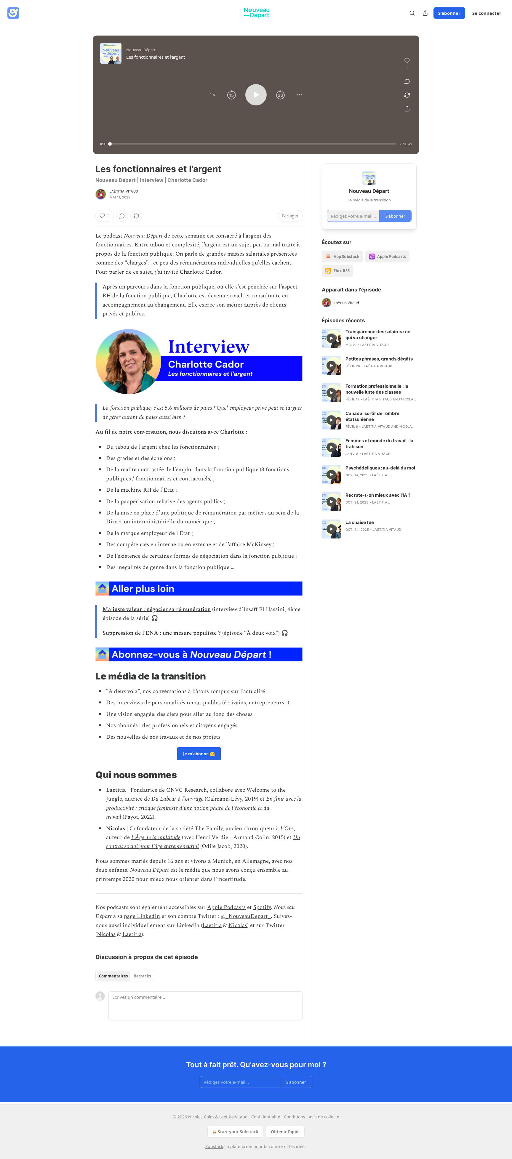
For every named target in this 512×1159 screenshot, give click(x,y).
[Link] (87, 676)
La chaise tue (359, 522)
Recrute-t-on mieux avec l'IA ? (377, 495)
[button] (212, 94)
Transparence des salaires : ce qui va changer (377, 334)
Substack (214, 1146)
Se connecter (486, 13)
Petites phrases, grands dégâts (379, 359)
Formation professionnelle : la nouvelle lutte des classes (376, 389)
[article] (369, 338)
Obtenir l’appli (285, 1131)
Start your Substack (238, 1131)
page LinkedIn (142, 916)
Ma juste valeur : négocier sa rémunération (157, 609)
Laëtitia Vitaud (124, 191)
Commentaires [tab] (113, 976)
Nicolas (237, 925)
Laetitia (212, 925)
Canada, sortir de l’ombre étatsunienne (372, 416)
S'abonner (449, 13)
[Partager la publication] (425, 13)
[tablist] (124, 976)
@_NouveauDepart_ (246, 916)
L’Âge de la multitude (155, 837)
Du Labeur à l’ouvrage (177, 799)
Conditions (294, 1117)
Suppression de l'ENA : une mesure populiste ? (162, 633)
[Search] (412, 13)
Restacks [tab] (142, 976)
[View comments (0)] (407, 81)
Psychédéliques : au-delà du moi (380, 468)
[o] (331, 338)
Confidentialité (265, 1117)
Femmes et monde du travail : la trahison (379, 443)
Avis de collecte (324, 1117)
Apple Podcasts (226, 907)
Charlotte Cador (200, 272)
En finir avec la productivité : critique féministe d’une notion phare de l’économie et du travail (204, 808)
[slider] (253, 144)
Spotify (262, 907)
